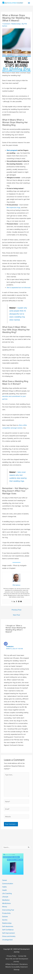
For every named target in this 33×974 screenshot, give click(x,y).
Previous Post (16, 610)
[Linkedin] (14, 601)
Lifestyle (5, 897)
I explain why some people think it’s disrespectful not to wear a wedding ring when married (18, 314)
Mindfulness (6, 903)
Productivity (6, 913)
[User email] (21, 601)
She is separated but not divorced (18, 287)
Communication (7, 883)
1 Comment (6, 24)
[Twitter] (12, 601)
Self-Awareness (7, 926)
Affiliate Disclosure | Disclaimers (16, 964)
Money (4, 906)
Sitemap (16, 969)
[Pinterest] (18, 601)
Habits (4, 887)
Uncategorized (7, 940)
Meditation (6, 900)
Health (4, 890)
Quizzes (5, 916)
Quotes (4, 920)
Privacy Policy (11, 956)
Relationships (16, 24)
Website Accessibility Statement (16, 967)
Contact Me (22, 956)
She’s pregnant (12, 150)
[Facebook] (16, 601)
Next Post (16, 615)
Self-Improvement (8, 933)
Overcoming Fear (8, 910)
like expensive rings (13, 207)
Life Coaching (7, 893)
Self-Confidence (8, 930)
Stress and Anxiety (8, 936)
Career (4, 880)
